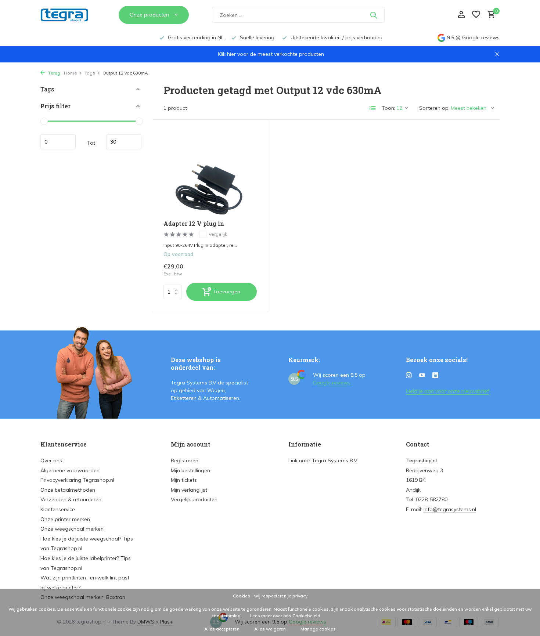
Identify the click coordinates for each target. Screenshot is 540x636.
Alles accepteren (222, 629)
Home (70, 73)
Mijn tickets (184, 480)
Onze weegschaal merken (72, 528)
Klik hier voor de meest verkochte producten (271, 54)
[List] (373, 108)
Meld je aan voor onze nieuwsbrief (447, 391)
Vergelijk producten (194, 499)
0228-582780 (431, 499)
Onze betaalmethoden (67, 490)
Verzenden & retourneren (70, 499)
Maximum (123, 141)
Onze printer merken (65, 519)
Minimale (58, 141)
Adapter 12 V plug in (193, 223)
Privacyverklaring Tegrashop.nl (77, 480)
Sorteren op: (434, 108)
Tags (89, 73)
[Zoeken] (373, 15)
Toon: (388, 108)
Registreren (184, 460)
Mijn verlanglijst (189, 490)
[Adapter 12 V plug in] (210, 172)
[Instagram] (409, 375)
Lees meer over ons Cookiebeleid (285, 615)
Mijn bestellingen (190, 470)
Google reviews (481, 37)
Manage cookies (318, 629)
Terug (53, 73)
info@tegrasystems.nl (450, 509)
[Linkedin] (435, 375)
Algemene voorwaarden (70, 470)
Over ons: (51, 460)
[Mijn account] (461, 15)
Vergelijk (218, 234)
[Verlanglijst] (476, 14)
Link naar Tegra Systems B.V (322, 460)
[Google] (419, 15)
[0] (489, 14)
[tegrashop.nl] (68, 15)
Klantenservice (57, 509)
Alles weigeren (270, 629)
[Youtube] (422, 375)
